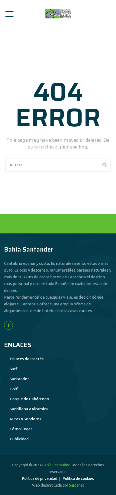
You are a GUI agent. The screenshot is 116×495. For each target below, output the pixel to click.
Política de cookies (78, 478)
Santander (19, 379)
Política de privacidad (39, 478)
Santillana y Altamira (29, 409)
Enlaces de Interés (27, 359)
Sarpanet (76, 485)
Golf (14, 389)
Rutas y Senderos (25, 419)
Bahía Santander (55, 465)
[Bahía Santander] (58, 14)
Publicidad (19, 439)
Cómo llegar (21, 429)
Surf (13, 369)
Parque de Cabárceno (29, 399)
